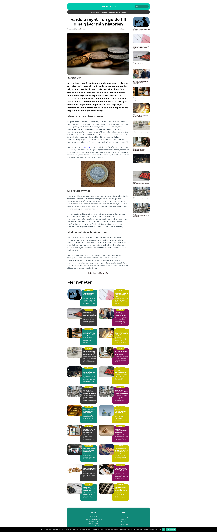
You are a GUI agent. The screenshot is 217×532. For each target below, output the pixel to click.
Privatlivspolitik (171, 529)
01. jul (88, 309)
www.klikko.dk (95, 526)
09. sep (89, 426)
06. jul (120, 290)
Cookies (112, 12)
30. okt (89, 406)
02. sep (120, 426)
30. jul (89, 290)
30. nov (89, 387)
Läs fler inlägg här (98, 273)
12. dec (89, 368)
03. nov (120, 387)
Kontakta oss (121, 12)
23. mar (120, 329)
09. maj (120, 309)
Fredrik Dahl (82, 29)
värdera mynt (124, 29)
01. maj (89, 329)
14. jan (89, 348)
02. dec (120, 368)
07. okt (120, 406)
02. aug (120, 445)
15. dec (120, 348)
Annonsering (95, 12)
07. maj (120, 484)
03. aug (88, 445)
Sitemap (123, 527)
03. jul (120, 465)
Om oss (104, 12)
